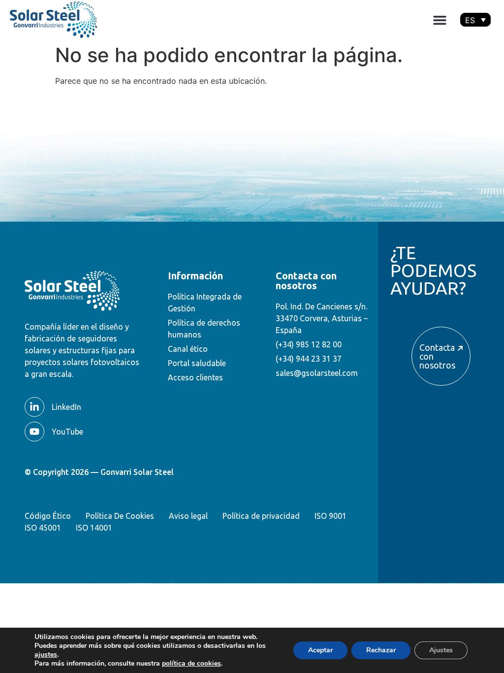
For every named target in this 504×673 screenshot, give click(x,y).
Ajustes (441, 650)
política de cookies (191, 663)
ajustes (45, 654)
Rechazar (381, 650)
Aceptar (320, 650)
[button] (440, 20)
